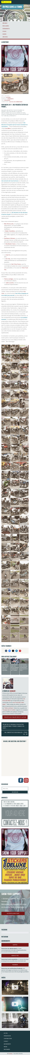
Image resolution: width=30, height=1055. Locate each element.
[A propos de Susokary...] (8, 688)
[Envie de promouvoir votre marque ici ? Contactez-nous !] (15, 813)
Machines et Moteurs (9, 238)
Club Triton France (16, 264)
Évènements (6, 28)
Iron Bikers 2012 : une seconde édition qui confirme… (5, 667)
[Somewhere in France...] (15, 1020)
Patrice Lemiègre (8, 279)
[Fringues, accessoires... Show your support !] (15, 58)
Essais (4, 31)
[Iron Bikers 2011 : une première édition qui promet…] (15, 93)
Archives (5, 37)
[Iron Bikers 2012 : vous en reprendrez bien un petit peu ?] (24, 661)
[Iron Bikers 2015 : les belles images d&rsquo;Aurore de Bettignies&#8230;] (15, 661)
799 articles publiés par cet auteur (15, 717)
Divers (4, 34)
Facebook (15, 964)
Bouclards (6, 26)
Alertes (15, 945)
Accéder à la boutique (13, 913)
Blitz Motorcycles (9, 224)
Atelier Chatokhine (10, 231)
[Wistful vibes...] (15, 1004)
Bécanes (5, 23)
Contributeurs (8, 1038)
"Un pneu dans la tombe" (8, 710)
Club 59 (8, 255)
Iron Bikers (7, 100)
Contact (6, 1041)
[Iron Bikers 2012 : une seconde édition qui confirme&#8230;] (5, 661)
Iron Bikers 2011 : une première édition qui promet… (14, 106)
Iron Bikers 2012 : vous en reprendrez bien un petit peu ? (24, 667)
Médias (5, 1046)
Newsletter (15, 955)
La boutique (7, 2)
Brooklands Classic (11, 244)
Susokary (8, 97)
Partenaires (7, 1049)
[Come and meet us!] (15, 987)
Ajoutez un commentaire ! (16, 101)
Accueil (6, 1033)
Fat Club (8, 258)
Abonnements (7, 1044)
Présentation (7, 1035)
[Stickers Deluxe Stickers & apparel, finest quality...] (15, 870)
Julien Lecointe (10, 283)
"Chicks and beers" (9, 708)
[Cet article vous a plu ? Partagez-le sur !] (6, 651)
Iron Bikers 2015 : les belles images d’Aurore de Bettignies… (15, 667)
